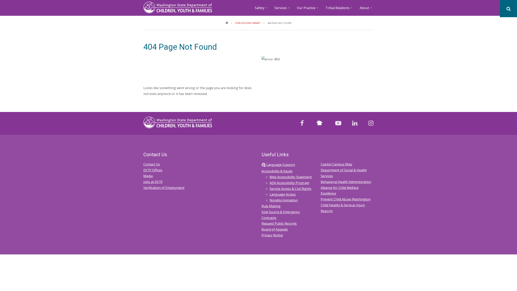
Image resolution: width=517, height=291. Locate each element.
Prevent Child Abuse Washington (346, 199)
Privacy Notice (272, 235)
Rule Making (271, 206)
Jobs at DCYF (153, 182)
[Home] (177, 7)
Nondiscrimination (284, 200)
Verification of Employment (163, 188)
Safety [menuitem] (261, 9)
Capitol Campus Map (336, 164)
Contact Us (151, 164)
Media (148, 176)
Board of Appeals (275, 229)
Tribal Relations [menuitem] (339, 9)
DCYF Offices (152, 170)
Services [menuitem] (282, 9)
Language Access (283, 194)
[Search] (508, 8)
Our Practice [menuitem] (308, 9)
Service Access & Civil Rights (290, 189)
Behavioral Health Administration (346, 182)
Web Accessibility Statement (291, 177)
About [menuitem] (366, 9)
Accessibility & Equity (277, 171)
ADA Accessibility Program (289, 183)
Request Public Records (279, 223)
